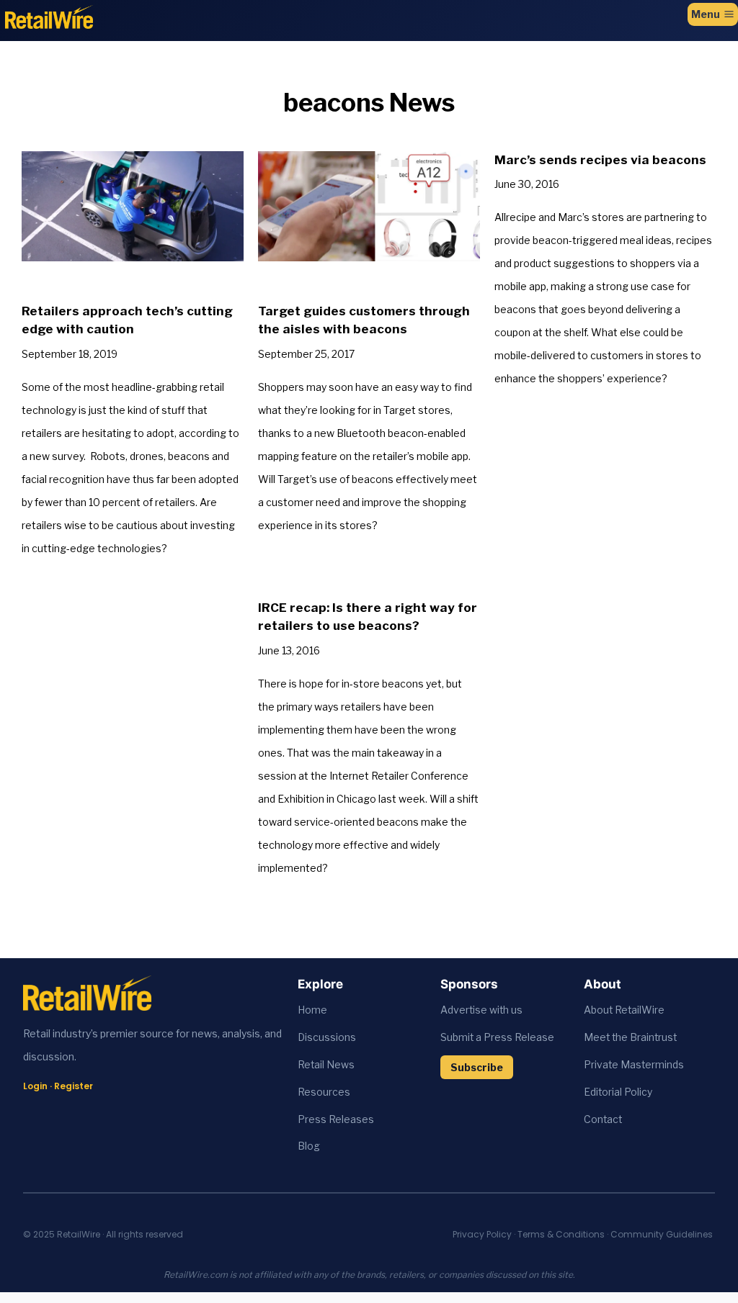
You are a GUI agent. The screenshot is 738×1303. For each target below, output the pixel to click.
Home (312, 1010)
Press (313, 1119)
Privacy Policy (482, 1234)
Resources (324, 1092)
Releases (351, 1119)
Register (73, 1086)
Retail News (326, 1064)
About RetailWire (624, 1010)
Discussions (327, 1037)
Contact (603, 1119)
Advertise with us (481, 1010)
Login (35, 1086)
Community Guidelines (661, 1234)
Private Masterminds (634, 1064)
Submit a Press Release (497, 1037)
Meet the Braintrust (630, 1037)
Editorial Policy (618, 1092)
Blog (309, 1146)
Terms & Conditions (561, 1234)
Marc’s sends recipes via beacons (600, 160)
